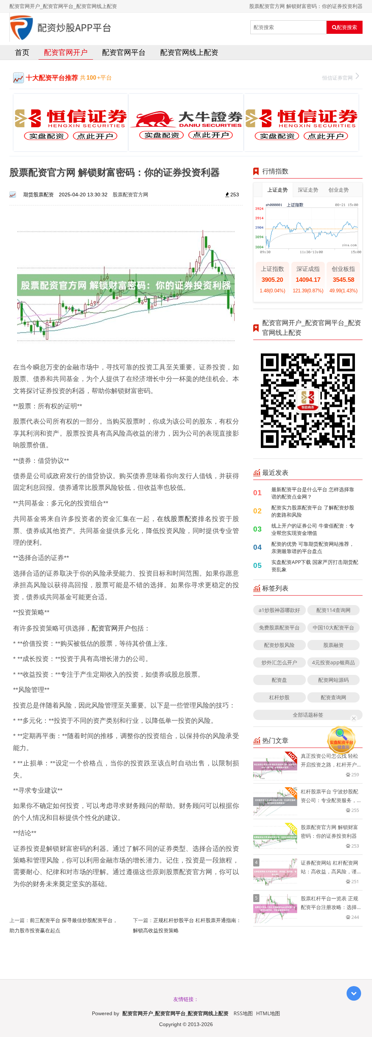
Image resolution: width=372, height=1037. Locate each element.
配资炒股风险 (279, 644)
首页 (22, 52)
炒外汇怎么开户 (279, 662)
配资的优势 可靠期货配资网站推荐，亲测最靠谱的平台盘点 (312, 547)
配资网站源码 (333, 679)
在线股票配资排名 (184, 518)
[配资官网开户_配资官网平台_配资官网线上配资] (60, 27)
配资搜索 (347, 27)
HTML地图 (268, 1013)
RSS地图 (243, 1013)
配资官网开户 (66, 52)
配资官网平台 (124, 52)
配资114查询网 (333, 609)
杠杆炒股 (279, 697)
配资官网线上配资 (189, 52)
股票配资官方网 (130, 194)
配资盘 (279, 679)
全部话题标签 (308, 714)
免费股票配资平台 (279, 627)
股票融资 (333, 644)
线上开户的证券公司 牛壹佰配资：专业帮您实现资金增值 (312, 529)
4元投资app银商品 (333, 662)
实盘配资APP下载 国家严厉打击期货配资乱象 (314, 565)
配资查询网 (333, 697)
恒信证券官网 (337, 77)
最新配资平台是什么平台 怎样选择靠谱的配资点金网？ (312, 493)
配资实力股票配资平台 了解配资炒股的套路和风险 (312, 511)
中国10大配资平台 (333, 627)
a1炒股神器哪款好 (279, 609)
